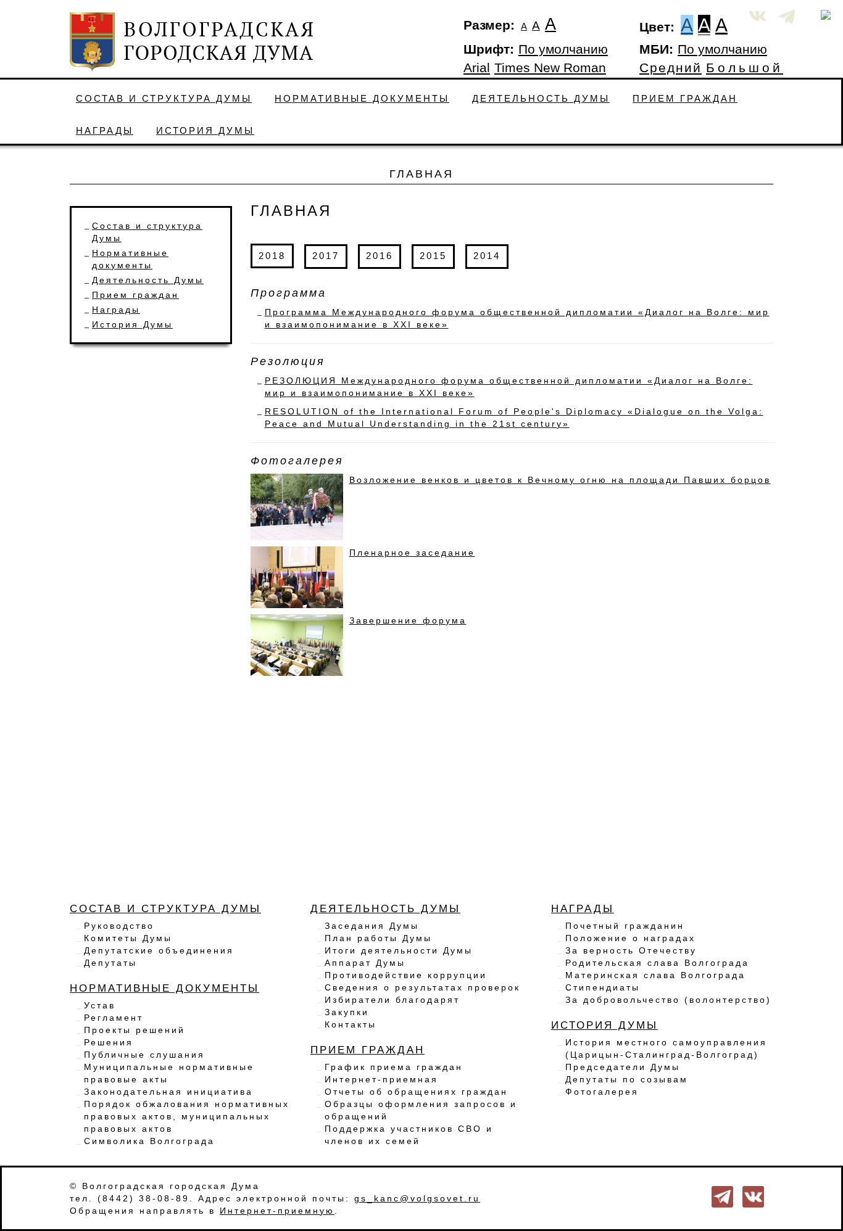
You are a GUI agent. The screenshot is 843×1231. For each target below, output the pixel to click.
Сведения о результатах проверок (422, 987)
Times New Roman (550, 67)
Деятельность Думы (541, 98)
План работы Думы (378, 938)
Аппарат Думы (365, 963)
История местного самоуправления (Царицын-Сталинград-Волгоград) (666, 1048)
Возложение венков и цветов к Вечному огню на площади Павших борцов (560, 480)
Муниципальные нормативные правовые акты (169, 1073)
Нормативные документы (362, 98)
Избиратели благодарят (392, 1000)
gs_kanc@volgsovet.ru (417, 1198)
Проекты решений (134, 1030)
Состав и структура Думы (164, 98)
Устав (99, 1005)
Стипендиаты (602, 987)
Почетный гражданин (624, 926)
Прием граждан (685, 98)
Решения (108, 1042)
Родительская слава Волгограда (657, 963)
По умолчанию (563, 49)
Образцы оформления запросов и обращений (421, 1110)
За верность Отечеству (631, 950)
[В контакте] (753, 1196)
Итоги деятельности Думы (399, 950)
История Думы (205, 130)
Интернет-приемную (277, 1211)
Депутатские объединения (159, 950)
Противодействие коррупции (406, 975)
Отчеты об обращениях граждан (416, 1092)
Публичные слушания (144, 1055)
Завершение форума (408, 620)
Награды (104, 130)
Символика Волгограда (149, 1141)
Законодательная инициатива (168, 1092)
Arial (476, 67)
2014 (486, 255)
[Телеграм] (722, 1196)
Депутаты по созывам (626, 1079)
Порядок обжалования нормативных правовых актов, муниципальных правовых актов (186, 1116)
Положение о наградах (630, 938)
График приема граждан (394, 1067)
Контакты (350, 1024)
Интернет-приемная (381, 1079)
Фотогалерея (602, 1092)
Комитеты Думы (128, 938)
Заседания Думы (372, 926)
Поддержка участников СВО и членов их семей (409, 1135)
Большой (744, 67)
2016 (379, 255)
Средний (670, 67)
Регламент (113, 1018)
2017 (325, 255)
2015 (433, 255)
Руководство (119, 926)
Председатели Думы (622, 1067)
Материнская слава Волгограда (655, 975)
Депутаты (110, 963)
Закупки (347, 1012)
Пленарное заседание (412, 553)
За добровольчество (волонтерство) (668, 1000)
